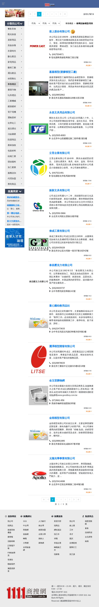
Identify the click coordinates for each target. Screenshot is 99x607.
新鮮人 (41, 538)
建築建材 (12, 106)
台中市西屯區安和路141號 (63, 291)
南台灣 (41, 525)
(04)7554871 (58, 54)
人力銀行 (42, 521)
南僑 (87, 541)
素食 (87, 528)
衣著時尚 (12, 51)
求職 (56, 538)
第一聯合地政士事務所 (17, 213)
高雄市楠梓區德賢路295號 (63, 403)
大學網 (25, 543)
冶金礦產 (12, 134)
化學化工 (12, 123)
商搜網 (25, 530)
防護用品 (12, 140)
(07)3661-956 (58, 400)
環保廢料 (12, 162)
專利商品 (12, 184)
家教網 (41, 543)
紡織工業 (12, 156)
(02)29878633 (58, 363)
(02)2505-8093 (58, 135)
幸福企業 (57, 543)
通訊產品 (12, 73)
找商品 (10, 525)
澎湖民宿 (88, 532)
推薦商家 (13, 191)
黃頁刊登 (57, 521)
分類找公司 (13, 23)
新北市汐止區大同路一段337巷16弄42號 (69, 251)
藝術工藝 (12, 67)
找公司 (10, 521)
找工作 (56, 534)
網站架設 (57, 530)
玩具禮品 (12, 95)
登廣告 (10, 560)
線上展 (72, 525)
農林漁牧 (12, 145)
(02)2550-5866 (58, 213)
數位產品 (12, 56)
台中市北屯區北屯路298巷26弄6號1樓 (68, 332)
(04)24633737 (58, 288)
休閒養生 (12, 79)
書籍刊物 (12, 90)
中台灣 (25, 525)
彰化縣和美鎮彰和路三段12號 (65, 57)
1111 (25, 521)
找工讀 (72, 554)
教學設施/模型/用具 (84, 23)
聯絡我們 (11, 564)
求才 (71, 534)
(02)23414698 (58, 481)
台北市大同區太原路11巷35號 (65, 216)
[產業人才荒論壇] (14, 237)
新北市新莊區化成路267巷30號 (65, 444)
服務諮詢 (12, 173)
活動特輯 (11, 541)
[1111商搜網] (49, 4)
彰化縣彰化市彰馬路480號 (63, 176)
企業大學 (42, 534)
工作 (71, 530)
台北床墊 (88, 537)
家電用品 (12, 62)
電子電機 (12, 112)
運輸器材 (12, 117)
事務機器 (12, 84)
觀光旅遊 (12, 34)
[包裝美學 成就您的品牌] (14, 13)
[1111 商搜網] (26, 592)
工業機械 (12, 101)
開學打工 (73, 547)
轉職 (25, 538)
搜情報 (10, 537)
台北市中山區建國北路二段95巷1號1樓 (69, 138)
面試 (71, 538)
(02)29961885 (58, 441)
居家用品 (12, 40)
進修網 (25, 534)
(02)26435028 (58, 248)
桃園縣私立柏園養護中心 (18, 205)
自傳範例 (73, 543)
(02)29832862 (58, 95)
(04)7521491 (58, 173)
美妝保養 (12, 45)
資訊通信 (12, 128)
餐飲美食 (12, 29)
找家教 (56, 554)
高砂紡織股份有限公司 (17, 197)
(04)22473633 (58, 329)
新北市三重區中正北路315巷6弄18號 (68, 366)
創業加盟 (42, 530)
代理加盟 (12, 178)
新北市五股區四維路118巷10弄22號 (67, 98)
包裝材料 (12, 151)
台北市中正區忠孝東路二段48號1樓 (67, 484)
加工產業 (12, 167)
